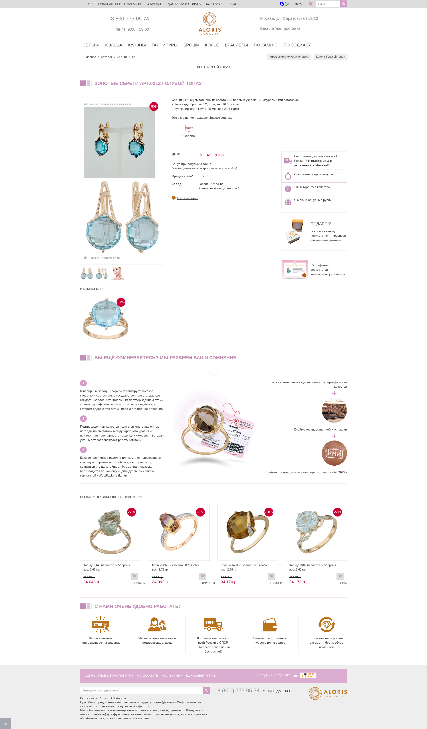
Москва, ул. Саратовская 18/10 (289, 18)
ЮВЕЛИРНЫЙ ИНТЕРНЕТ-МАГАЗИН (114, 4)
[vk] (295, 676)
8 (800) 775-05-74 (239, 690)
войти (232, 168)
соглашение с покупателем (109, 675)
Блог (233, 4)
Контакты (214, 4)
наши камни (172, 675)
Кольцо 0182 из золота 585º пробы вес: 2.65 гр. (312, 567)
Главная (91, 57)
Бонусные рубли (200, 675)
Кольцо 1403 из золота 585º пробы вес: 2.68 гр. (244, 567)
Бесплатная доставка (280, 28)
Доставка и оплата (184, 4)
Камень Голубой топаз (330, 56)
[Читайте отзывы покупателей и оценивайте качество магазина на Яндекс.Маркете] (308, 675)
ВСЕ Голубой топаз (213, 67)
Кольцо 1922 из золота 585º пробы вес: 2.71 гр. (175, 567)
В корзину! (135, 577)
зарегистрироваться (206, 168)
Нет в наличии (187, 198)
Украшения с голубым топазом (289, 56)
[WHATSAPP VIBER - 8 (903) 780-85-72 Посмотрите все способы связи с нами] (284, 4)
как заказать (147, 675)
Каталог (106, 57)
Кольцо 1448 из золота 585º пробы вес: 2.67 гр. (106, 567)
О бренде (154, 4)
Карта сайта (89, 698)
